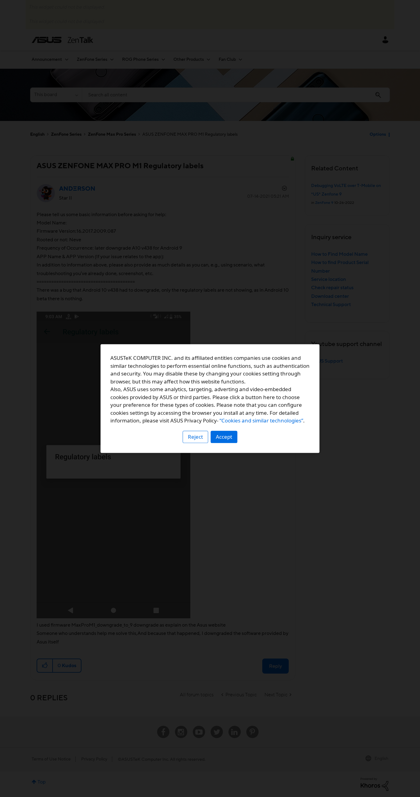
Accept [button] (224, 436)
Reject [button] (195, 436)
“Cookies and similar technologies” (261, 420)
